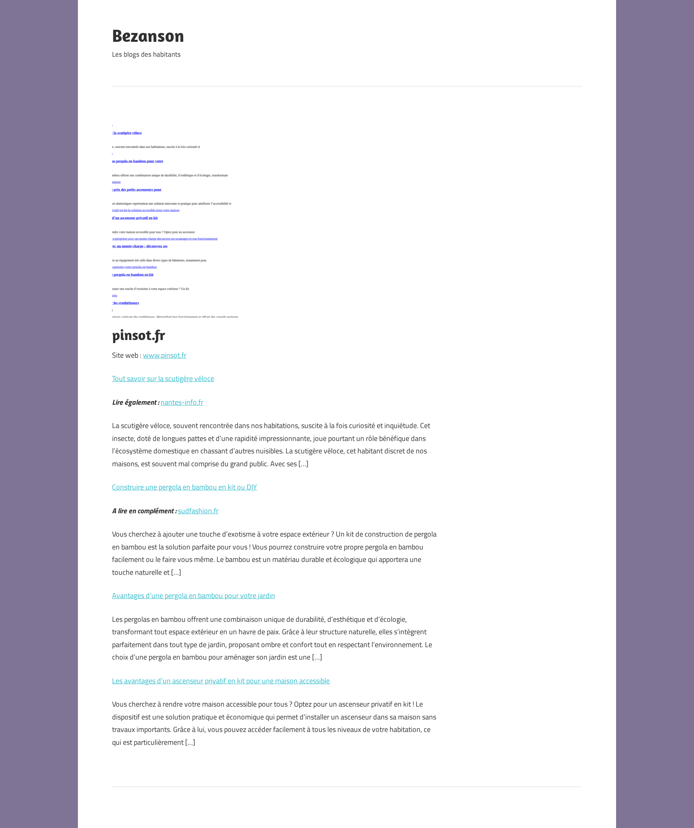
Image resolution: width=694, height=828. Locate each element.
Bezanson (148, 35)
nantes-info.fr (182, 402)
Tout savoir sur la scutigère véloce (163, 378)
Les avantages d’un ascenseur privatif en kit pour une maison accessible (221, 680)
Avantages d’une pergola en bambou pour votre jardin (193, 595)
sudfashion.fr (198, 510)
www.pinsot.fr (164, 355)
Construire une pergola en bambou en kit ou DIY (184, 487)
